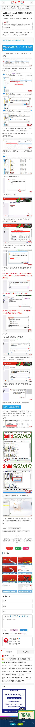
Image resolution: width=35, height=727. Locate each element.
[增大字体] (31, 18)
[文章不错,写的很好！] (20, 616)
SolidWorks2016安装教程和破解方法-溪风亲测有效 (15, 8)
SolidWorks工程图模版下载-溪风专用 (14, 674)
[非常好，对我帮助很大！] (25, 616)
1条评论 (24, 18)
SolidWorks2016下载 (23, 531)
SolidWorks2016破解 (9, 531)
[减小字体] (27, 18)
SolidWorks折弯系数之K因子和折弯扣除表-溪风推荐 (18, 668)
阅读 (18, 548)
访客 (10, 639)
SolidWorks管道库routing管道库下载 (14, 681)
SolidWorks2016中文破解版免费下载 (13, 40)
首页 (12, 7)
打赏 (10, 548)
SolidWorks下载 (24, 7)
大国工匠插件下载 (9, 656)
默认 (29, 18)
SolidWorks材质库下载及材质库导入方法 (15, 662)
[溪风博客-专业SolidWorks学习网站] (17, 2)
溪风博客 (6, 18)
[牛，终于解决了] (22, 616)
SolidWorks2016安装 (14, 528)
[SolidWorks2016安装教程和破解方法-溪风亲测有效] (17, 62)
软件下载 (16, 7)
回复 (19, 641)
